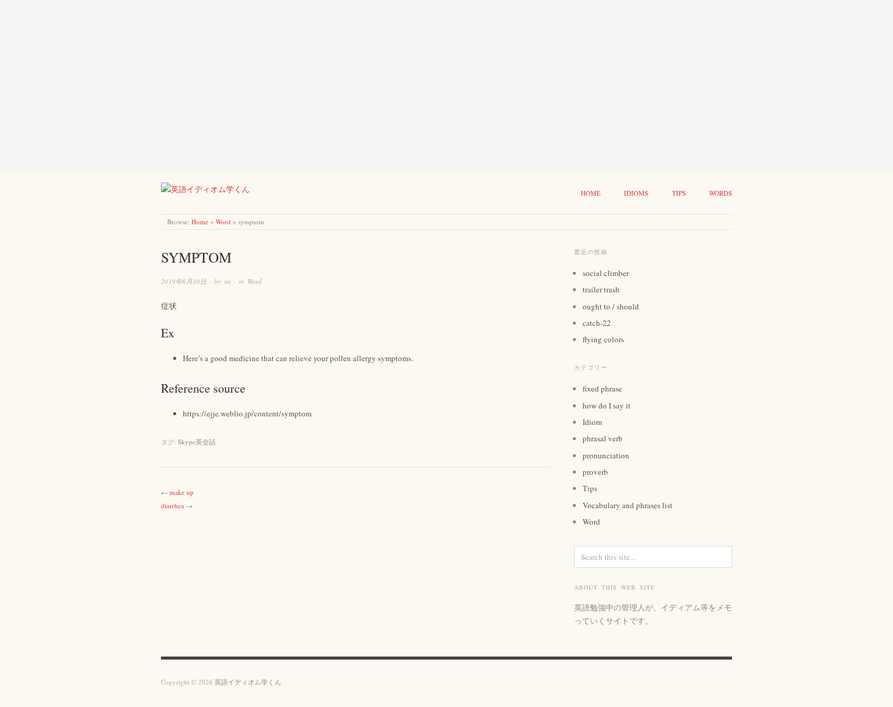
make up (181, 492)
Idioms (636, 193)
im (227, 281)
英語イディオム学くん (247, 681)
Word (223, 221)
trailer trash (601, 289)
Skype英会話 (197, 441)
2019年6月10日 (184, 281)
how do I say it (607, 405)
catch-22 (597, 322)
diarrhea (172, 505)
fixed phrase (602, 388)
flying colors (603, 339)
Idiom (592, 421)
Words (720, 193)
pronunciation (606, 455)
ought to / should (611, 306)
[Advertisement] (364, 85)
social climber (606, 272)
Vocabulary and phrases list (627, 505)
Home (591, 193)
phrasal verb (603, 438)
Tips (679, 193)
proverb (595, 471)
